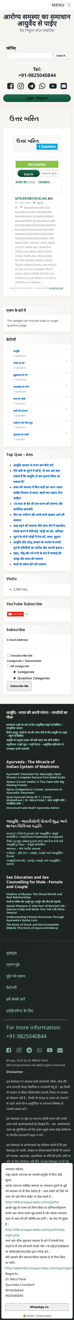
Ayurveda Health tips (26, 220)
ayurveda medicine (25, 224)
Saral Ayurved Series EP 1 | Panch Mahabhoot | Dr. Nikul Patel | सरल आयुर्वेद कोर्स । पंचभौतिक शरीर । (36, 800)
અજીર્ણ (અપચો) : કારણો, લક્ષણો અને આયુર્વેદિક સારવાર (33, 862)
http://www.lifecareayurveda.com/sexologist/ (39, 1268)
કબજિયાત (28, 264)
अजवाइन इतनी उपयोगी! (17, 748)
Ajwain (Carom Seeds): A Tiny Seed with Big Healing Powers (35, 783)
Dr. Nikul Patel (46, 233)
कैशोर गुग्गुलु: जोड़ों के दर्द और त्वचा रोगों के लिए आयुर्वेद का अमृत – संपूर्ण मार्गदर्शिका (36, 734)
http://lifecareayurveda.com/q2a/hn (32, 1202)
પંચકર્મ (31, 268)
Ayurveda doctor (23, 215)
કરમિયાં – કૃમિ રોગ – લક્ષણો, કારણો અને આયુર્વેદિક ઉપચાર (34, 854)
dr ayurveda (32, 233)
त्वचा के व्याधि (19, 399)
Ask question (37, 164)
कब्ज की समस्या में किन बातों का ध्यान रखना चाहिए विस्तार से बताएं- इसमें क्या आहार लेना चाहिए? (38, 492)
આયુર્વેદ (43, 242)
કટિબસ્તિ (19, 264)
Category (44, 182)
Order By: (25, 182)
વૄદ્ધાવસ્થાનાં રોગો (37, 277)
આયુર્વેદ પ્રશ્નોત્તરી (36, 251)
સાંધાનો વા (36, 281)
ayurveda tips (36, 229)
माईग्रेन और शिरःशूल (23, 422)
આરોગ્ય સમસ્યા (44, 255)
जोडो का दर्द (18, 363)
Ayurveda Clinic (42, 207)
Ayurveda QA (22, 229)
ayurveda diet (44, 211)
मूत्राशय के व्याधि (21, 434)
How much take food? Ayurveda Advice (32, 808)
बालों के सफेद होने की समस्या (29, 564)
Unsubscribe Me (21, 655)
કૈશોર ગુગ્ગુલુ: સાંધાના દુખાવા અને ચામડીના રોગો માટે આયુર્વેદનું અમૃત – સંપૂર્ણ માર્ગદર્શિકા (34, 842)
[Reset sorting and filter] (24, 187)
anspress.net (56, 288)
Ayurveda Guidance (43, 215)
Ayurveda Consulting (26, 211)
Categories (26, 672)
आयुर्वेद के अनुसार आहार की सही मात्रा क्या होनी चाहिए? (33, 740)
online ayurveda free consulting (31, 237)
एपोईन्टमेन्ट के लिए (19, 1010)
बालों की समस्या (20, 410)
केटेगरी (11, 987)
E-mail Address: (17, 640)
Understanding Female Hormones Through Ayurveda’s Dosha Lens (35, 918)
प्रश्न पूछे (13, 964)
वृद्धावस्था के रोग (20, 375)
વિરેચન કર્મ (24, 277)
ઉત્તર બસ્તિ (20, 259)
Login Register (37, 98)
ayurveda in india (46, 220)
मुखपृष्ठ (11, 953)
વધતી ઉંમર (44, 273)
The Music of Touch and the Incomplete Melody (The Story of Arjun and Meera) (32, 926)
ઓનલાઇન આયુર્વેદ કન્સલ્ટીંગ (38, 259)
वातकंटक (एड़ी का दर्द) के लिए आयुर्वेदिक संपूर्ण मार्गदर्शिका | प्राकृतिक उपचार (34, 726)
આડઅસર (34, 242)
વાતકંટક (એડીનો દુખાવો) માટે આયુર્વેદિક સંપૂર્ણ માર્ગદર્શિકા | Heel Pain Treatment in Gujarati (34, 835)
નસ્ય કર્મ (23, 268)
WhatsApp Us (39, 1307)
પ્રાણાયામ (39, 268)
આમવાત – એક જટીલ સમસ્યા (23, 848)
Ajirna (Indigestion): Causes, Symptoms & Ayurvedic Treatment (34, 791)
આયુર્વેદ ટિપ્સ (45, 246)
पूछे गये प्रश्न (15, 976)
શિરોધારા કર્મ (25, 281)
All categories (19, 666)
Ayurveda (29, 207)
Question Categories (34, 678)
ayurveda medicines (45, 224)
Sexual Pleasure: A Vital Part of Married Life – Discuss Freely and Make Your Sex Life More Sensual (36, 909)
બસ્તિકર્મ (49, 268)
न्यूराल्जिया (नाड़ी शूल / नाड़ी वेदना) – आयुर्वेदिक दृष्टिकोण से (35, 744)
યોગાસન (19, 273)
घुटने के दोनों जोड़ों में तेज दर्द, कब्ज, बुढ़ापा (34, 198)
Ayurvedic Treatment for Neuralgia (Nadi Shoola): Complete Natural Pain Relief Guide (35, 775)
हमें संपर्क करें (15, 999)
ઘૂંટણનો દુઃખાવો (40, 264)
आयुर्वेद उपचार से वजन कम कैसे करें (33, 465)
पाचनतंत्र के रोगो (21, 387)
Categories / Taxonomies (24, 661)
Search (61, 55)
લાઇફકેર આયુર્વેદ (31, 273)
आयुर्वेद (16, 351)
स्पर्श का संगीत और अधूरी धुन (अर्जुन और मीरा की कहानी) (33, 901)
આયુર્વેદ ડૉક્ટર (21, 251)
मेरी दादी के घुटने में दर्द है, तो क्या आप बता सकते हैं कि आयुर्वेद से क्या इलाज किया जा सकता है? (36, 476)
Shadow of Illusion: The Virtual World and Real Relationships (34, 895)
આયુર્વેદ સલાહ (30, 255)
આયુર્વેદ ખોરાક (31, 246)
